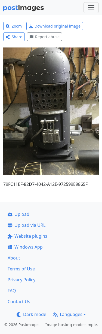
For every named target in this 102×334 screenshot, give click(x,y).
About (14, 258)
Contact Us (19, 302)
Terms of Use (21, 269)
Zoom (17, 26)
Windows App (28, 247)
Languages (71, 314)
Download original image (58, 26)
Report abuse (47, 36)
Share (17, 36)
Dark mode (34, 314)
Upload (21, 214)
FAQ (12, 291)
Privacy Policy (21, 280)
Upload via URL (29, 225)
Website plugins (30, 236)
